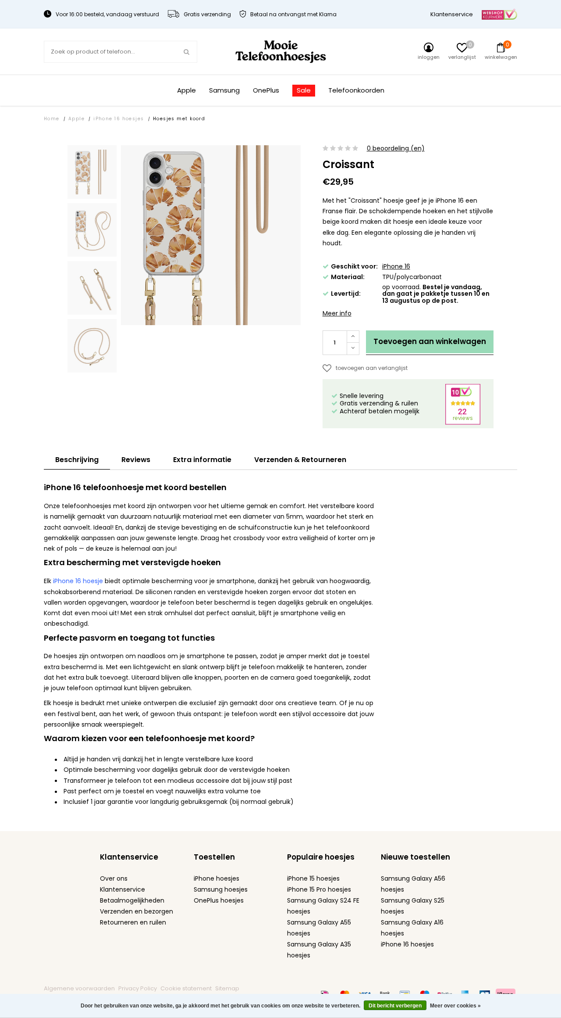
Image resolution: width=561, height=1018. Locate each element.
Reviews (135, 460)
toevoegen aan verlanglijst (372, 368)
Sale (304, 90)
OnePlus (266, 90)
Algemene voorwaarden (79, 988)
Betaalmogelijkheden (132, 900)
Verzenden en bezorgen (136, 911)
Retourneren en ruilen (133, 922)
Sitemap (227, 988)
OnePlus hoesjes (219, 900)
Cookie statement (186, 988)
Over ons (114, 878)
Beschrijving (77, 460)
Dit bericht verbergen (395, 1006)
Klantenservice (451, 14)
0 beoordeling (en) (396, 148)
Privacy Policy (137, 988)
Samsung (224, 90)
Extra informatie (202, 460)
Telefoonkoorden (356, 90)
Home (52, 118)
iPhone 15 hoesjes (313, 878)
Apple (186, 90)
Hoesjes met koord (179, 118)
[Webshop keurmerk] (499, 14)
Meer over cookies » (455, 1006)
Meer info (337, 313)
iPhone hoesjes (216, 878)
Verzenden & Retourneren (300, 460)
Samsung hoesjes (221, 889)
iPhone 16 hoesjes (118, 118)
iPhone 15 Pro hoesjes (319, 889)
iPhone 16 (396, 266)
